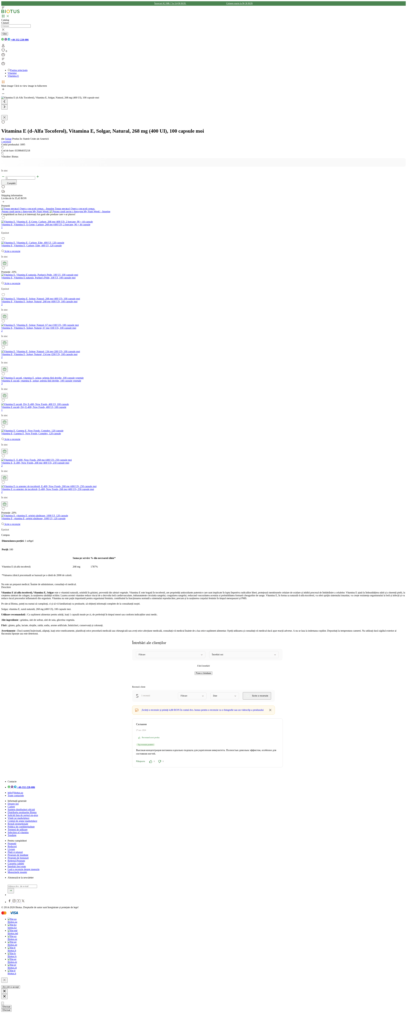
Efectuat (6, 1007)
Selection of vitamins (18, 832)
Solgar (8, 138)
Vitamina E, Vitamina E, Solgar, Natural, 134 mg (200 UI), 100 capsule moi (39, 354)
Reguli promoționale (18, 823)
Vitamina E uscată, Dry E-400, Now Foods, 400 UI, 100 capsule (33, 407)
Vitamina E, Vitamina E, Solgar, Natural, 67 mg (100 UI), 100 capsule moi (38, 328)
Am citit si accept (11, 987)
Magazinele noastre (17, 872)
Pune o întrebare (203, 673)
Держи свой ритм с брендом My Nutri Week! (25, 211)
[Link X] (23, 902)
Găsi (5, 34)
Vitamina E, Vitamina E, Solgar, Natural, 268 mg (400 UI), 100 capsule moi (39, 301)
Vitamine (12, 73)
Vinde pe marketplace (18, 818)
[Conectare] (3, 46)
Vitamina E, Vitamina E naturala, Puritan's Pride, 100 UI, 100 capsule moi (38, 277)
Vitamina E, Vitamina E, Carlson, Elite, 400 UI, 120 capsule (31, 245)
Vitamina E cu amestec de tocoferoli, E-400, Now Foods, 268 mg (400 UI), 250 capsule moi (47, 489)
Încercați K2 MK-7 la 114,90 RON (170, 3)
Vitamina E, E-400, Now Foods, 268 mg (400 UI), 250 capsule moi (35, 462)
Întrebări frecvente (17, 866)
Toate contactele (16, 795)
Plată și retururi (15, 852)
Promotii (12, 843)
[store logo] (10, 12)
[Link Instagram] (14, 902)
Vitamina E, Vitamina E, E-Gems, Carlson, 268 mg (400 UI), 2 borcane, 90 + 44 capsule (45, 224)
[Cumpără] (4, 263)
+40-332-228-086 (19, 39)
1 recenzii (6, 141)
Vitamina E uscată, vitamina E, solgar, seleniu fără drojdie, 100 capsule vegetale (41, 380)
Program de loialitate (18, 855)
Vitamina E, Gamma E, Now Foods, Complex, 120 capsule (31, 433)
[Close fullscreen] (4, 117)
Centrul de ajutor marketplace (22, 821)
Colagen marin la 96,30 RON (239, 3)
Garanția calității (16, 863)
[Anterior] (4, 101)
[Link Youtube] (19, 902)
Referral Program (16, 860)
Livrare (11, 849)
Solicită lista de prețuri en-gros (23, 815)
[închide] (4, 980)
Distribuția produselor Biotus (22, 812)
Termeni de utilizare (18, 829)
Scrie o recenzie (12, 251)
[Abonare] (11, 890)
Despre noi (13, 803)
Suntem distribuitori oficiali (21, 809)
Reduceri (12, 846)
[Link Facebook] (10, 902)
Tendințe (12, 835)
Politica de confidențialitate (21, 826)
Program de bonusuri (18, 857)
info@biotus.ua (15, 792)
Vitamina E (13, 76)
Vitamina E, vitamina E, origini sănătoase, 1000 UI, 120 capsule (33, 518)
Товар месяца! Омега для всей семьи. (74, 208)
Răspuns (140, 761)
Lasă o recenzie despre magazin (23, 869)
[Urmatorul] (4, 107)
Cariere (11, 806)
